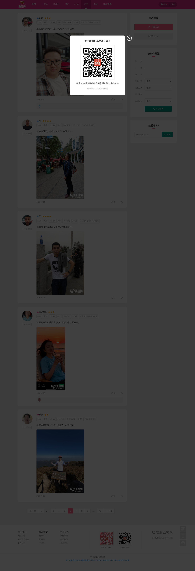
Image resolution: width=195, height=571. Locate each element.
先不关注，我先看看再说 (97, 88)
